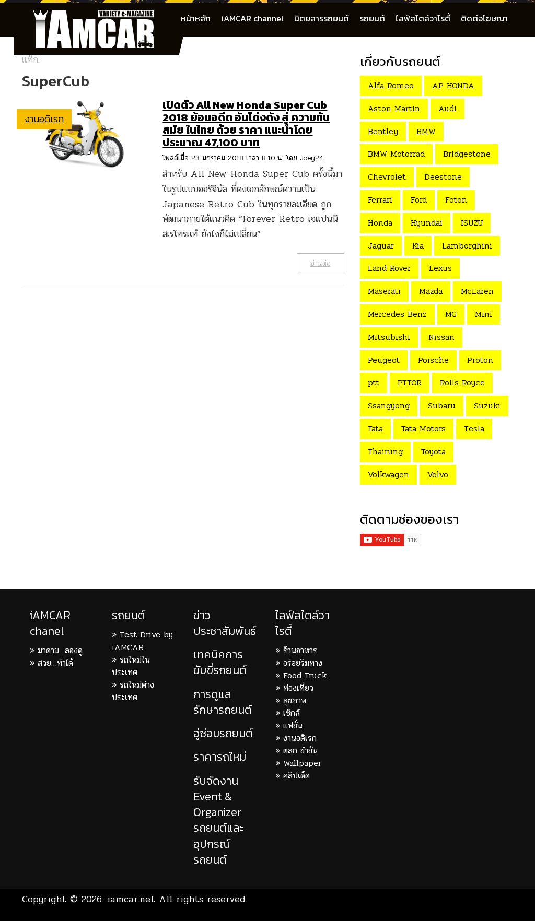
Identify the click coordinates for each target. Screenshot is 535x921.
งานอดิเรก (44, 119)
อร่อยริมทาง (302, 662)
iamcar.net (131, 899)
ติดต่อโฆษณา (484, 18)
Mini (483, 314)
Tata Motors (423, 428)
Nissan (441, 337)
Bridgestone (467, 153)
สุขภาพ (294, 700)
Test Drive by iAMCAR (142, 641)
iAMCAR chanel (50, 623)
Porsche (433, 360)
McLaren (477, 291)
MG (451, 314)
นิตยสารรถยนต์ (321, 18)
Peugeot (384, 360)
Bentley (383, 131)
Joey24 (311, 157)
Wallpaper (302, 763)
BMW (426, 131)
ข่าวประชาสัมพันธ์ (224, 623)
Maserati (384, 291)
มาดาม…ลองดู (60, 650)
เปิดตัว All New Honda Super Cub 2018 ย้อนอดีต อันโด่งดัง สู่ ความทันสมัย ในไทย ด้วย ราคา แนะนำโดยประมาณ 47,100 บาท (246, 123)
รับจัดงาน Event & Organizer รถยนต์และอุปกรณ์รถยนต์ (218, 820)
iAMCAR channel (252, 18)
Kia (418, 245)
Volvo (437, 474)
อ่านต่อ (320, 263)
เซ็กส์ (291, 712)
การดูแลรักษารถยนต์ (222, 702)
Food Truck (305, 675)
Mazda (431, 291)
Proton (480, 360)
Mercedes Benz (397, 314)
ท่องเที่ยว (298, 687)
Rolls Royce (462, 382)
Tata (375, 428)
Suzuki (487, 405)
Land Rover (389, 268)
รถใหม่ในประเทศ (131, 666)
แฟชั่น (293, 725)
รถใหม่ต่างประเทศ (133, 691)
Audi (447, 108)
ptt (373, 382)
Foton (456, 199)
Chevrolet (387, 176)
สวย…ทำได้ (55, 662)
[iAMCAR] (103, 16)
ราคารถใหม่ (219, 756)
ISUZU (472, 222)
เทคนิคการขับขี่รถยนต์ (220, 662)
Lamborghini (467, 245)
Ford (419, 199)
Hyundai (427, 222)
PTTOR (410, 382)
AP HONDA (453, 85)
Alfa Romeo (391, 85)
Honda (380, 222)
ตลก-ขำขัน (300, 750)
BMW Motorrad (396, 153)
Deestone (443, 176)
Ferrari (380, 199)
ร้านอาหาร (300, 650)
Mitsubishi (389, 337)
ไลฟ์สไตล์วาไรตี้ (423, 18)
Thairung (385, 451)
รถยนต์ (372, 18)
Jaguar (381, 245)
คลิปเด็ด (296, 775)
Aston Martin (394, 108)
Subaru (442, 405)
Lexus (440, 268)
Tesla (474, 428)
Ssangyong (389, 405)
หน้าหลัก (196, 18)
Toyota (433, 451)
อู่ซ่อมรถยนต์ (223, 733)
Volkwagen (388, 474)
